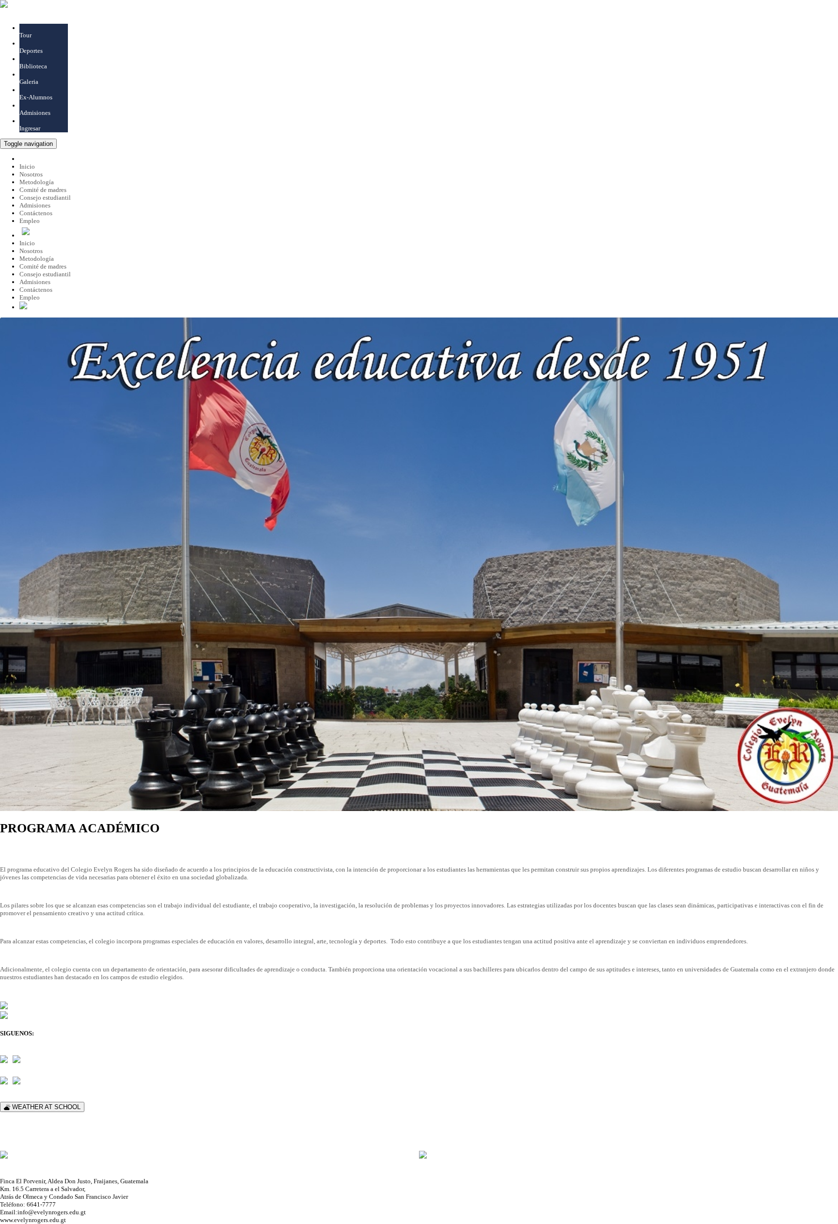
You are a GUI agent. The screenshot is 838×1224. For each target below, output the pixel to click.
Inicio (27, 243)
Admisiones (34, 112)
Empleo (29, 220)
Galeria (28, 81)
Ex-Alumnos (35, 97)
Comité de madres (42, 266)
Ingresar (29, 128)
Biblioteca (33, 66)
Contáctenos (35, 289)
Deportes (31, 50)
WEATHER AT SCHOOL (45, 1107)
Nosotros (31, 250)
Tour (25, 35)
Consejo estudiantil (45, 274)
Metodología (36, 258)
